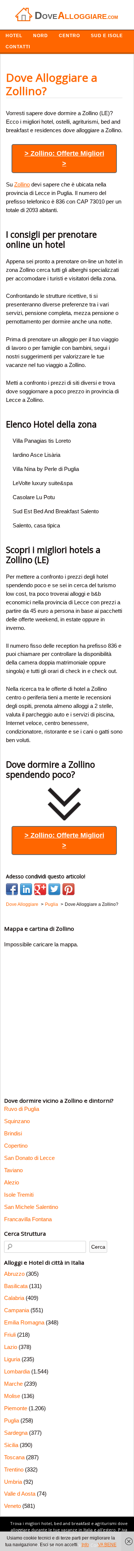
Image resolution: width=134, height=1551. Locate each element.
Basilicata (16, 1286)
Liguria (12, 1359)
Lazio (10, 1347)
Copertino (16, 1145)
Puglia (11, 1420)
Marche (13, 1384)
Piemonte (15, 1408)
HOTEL (14, 35)
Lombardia (17, 1371)
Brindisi (13, 1133)
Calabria (14, 1298)
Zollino (22, 184)
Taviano (13, 1170)
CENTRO (69, 35)
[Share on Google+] (40, 889)
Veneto (12, 1506)
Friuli (10, 1334)
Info (85, 1544)
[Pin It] (68, 889)
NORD (40, 35)
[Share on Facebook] (12, 889)
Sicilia (11, 1445)
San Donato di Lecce (29, 1158)
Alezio (11, 1182)
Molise (12, 1396)
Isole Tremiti (19, 1194)
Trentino (13, 1469)
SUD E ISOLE (107, 35)
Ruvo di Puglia (21, 1109)
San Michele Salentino (31, 1207)
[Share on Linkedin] (26, 889)
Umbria (13, 1482)
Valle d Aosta (19, 1493)
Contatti (18, 46)
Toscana (14, 1457)
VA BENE (107, 1544)
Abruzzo (14, 1274)
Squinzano (17, 1121)
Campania (16, 1310)
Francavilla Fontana (28, 1219)
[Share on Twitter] (54, 889)
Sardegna (16, 1433)
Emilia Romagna (24, 1322)
